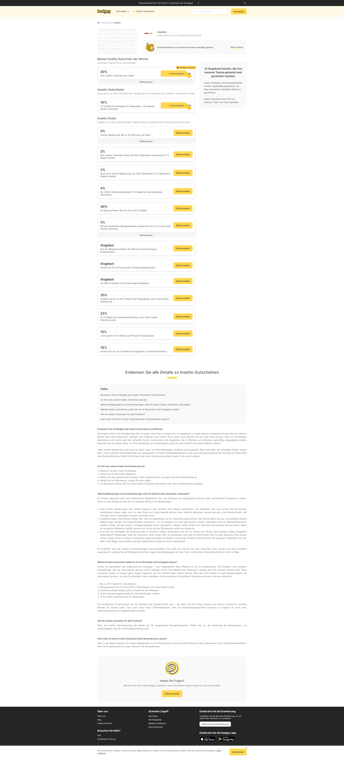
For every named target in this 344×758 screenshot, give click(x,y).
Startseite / (107, 22)
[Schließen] (244, 3)
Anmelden (239, 11)
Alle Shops (153, 716)
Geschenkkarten (155, 727)
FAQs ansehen (172, 693)
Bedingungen (145, 82)
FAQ (99, 735)
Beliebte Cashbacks (157, 723)
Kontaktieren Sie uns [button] (106, 739)
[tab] (146, 82)
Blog (99, 720)
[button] (146, 82)
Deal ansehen (183, 132)
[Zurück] (98, 22)
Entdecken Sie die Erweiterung (215, 724)
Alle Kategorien (155, 720)
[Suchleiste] (191, 11)
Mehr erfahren (237, 47)
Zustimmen (238, 752)
